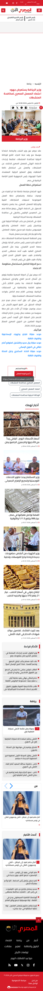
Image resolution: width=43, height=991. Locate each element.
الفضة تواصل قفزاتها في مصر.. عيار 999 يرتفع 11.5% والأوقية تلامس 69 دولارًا (23, 516)
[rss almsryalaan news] (9, 965)
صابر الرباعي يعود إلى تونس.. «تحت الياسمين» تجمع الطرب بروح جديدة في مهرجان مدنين (21, 874)
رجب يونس (35, 146)
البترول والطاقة (31, 946)
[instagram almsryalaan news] (13, 3)
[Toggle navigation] (39, 10)
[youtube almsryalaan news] (7, 3)
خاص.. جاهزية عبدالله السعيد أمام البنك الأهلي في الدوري (21, 765)
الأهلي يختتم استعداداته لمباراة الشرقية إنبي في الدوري (21, 740)
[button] (11, 786)
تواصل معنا (33, 983)
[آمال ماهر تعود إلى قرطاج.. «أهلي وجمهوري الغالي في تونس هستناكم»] (21, 803)
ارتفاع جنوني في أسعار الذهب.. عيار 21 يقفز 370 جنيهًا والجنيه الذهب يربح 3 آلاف (22, 593)
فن (36, 786)
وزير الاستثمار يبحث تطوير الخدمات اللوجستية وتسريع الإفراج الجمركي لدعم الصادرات (22, 478)
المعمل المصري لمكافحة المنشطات (25, 382)
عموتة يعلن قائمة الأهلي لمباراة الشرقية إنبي (21, 730)
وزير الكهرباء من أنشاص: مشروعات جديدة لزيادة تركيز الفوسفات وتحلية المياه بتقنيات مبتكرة (21, 555)
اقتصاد (8, 940)
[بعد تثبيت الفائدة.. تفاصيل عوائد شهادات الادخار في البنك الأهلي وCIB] (21, 616)
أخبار (36, 940)
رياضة (29, 84)
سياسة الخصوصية (19, 980)
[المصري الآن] (21, 10)
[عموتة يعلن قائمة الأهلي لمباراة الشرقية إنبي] (21, 715)
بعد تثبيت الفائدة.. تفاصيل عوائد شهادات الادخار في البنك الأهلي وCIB (23, 632)
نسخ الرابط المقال (23, 373)
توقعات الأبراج (21, 952)
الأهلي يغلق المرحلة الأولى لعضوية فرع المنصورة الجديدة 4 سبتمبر (21, 757)
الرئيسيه (38, 84)
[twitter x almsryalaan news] (22, 965)
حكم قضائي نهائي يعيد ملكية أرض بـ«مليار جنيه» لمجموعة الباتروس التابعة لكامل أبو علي (21, 679)
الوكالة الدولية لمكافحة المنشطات (25, 395)
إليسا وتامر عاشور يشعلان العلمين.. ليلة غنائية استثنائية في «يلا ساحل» (21, 907)
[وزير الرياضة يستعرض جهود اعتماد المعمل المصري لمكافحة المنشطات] (22, 107)
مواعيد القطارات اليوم (21, 958)
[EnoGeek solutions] (12, 987)
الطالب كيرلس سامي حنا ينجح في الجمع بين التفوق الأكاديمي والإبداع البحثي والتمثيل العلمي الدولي (21, 671)
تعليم (17, 946)
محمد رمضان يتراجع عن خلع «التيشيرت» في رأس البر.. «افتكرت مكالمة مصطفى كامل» (21, 891)
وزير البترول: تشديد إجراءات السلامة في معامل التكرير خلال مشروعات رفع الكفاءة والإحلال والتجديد (21, 654)
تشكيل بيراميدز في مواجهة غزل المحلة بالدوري (21, 749)
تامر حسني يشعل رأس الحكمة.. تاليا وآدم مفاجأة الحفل (20, 882)
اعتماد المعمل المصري (30, 389)
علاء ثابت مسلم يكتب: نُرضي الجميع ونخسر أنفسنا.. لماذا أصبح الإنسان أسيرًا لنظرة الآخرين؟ (21, 663)
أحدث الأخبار (29, 834)
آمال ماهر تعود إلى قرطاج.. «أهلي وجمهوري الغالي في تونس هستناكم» (20, 864)
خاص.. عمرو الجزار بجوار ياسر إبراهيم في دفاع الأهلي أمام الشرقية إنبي (21, 774)
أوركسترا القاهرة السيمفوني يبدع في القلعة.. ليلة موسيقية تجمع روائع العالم (21, 899)
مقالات (8, 946)
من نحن (35, 980)
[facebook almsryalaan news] (16, 3)
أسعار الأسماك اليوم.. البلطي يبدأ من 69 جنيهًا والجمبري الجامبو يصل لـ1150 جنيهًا (22, 440)
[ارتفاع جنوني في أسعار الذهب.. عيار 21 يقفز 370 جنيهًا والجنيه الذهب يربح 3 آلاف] (21, 577)
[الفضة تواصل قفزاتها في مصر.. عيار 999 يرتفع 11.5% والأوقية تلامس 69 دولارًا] (22, 500)
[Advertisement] (21, 55)
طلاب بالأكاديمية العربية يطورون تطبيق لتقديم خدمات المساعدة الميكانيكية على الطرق (20, 688)
